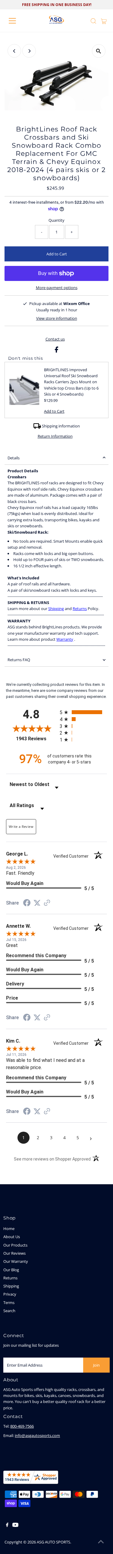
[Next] (29, 51)
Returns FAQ (19, 659)
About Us (11, 1236)
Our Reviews (14, 1253)
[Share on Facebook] (56, 351)
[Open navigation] (17, 20)
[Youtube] (15, 1525)
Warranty (64, 639)
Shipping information (61, 426)
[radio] (83, 712)
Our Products (15, 1245)
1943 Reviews (36, 739)
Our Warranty (15, 1261)
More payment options (56, 287)
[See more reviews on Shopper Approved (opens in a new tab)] (47, 903)
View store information (56, 318)
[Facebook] (7, 1525)
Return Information (55, 436)
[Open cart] (104, 21)
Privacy (9, 1294)
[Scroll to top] (101, 1542)
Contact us (55, 339)
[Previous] (14, 51)
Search (9, 1310)
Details (14, 458)
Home (8, 1228)
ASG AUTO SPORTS (53, 1542)
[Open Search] (93, 21)
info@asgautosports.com (37, 1435)
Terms (8, 1302)
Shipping (56, 608)
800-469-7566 (22, 1426)
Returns (80, 608)
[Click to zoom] (98, 51)
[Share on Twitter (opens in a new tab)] (37, 903)
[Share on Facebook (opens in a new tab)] (26, 904)
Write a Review (21, 826)
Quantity (56, 220)
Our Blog (11, 1269)
